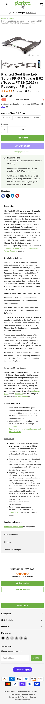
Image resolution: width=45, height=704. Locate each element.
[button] (7, 64)
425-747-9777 (31, 13)
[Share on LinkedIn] (12, 196)
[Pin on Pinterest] (17, 196)
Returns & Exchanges (12, 550)
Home (3, 19)
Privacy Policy (9, 692)
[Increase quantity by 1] (23, 129)
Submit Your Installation (13, 527)
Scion (11, 19)
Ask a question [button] (22, 589)
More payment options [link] (22, 152)
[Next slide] (42, 64)
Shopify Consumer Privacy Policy (22, 694)
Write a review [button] (22, 583)
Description (9, 206)
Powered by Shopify (22, 700)
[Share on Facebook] (3, 196)
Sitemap (35, 692)
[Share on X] (8, 196)
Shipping (7, 542)
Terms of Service (23, 692)
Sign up (36, 658)
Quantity (4, 124)
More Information (11, 535)
